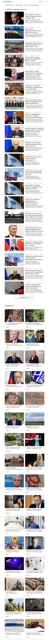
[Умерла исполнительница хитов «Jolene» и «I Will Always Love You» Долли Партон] (34, 443)
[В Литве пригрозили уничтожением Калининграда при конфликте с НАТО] (14, 463)
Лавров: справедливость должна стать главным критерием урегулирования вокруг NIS (34, 115)
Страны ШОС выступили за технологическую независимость (33, 158)
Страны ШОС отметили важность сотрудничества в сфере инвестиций (33, 187)
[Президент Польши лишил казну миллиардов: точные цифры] (34, 504)
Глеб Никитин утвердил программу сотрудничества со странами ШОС (33, 87)
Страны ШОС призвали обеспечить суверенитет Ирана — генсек (33, 59)
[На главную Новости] (8, 1)
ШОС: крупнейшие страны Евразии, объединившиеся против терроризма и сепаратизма (33, 101)
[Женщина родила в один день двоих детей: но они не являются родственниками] (34, 484)
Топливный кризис (34, 5)
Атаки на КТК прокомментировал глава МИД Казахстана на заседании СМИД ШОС (33, 30)
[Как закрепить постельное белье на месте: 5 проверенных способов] (14, 525)
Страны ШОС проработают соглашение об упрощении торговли (33, 172)
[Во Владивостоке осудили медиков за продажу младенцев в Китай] (34, 628)
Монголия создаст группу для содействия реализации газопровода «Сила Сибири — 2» (34, 215)
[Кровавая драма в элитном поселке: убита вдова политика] (14, 566)
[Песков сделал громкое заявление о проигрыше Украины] (14, 339)
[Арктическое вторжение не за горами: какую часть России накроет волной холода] (14, 628)
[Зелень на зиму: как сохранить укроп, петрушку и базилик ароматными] (14, 443)
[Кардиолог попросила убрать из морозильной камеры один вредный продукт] (14, 504)
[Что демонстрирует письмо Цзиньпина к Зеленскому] (14, 422)
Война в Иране (19, 5)
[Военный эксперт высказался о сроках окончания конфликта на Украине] (34, 319)
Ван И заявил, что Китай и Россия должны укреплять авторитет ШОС (33, 16)
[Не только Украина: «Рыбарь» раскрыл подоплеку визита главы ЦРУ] (34, 608)
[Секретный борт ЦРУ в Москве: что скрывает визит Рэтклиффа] (34, 525)
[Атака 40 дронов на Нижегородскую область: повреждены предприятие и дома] (14, 587)
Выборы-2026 (10, 5)
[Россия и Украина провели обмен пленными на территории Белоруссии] (34, 381)
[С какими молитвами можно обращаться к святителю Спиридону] (14, 546)
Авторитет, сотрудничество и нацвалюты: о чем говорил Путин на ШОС (34, 243)
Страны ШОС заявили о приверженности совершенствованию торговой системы (32, 201)
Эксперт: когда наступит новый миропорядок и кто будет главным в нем (33, 286)
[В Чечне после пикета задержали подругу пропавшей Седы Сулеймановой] (14, 401)
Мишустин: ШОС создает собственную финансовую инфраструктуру (33, 144)
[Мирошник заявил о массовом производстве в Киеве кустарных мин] (34, 546)
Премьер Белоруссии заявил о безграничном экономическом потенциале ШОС (34, 258)
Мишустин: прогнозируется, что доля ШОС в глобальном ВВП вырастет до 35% (34, 272)
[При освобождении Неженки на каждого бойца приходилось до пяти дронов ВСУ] (14, 608)
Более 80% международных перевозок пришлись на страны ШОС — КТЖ (33, 44)
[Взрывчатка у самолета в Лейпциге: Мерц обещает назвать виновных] (14, 381)
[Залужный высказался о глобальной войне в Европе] (34, 339)
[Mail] (4, 1)
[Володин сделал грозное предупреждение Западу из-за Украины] (34, 360)
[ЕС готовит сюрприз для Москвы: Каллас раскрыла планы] (14, 319)
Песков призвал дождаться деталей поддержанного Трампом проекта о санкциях (34, 229)
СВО (26, 5)
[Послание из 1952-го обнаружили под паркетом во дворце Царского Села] (34, 401)
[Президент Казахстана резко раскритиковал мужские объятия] (14, 484)
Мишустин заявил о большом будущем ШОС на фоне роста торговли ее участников (34, 130)
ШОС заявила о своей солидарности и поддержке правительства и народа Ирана (33, 73)
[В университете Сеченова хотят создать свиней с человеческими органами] (34, 587)
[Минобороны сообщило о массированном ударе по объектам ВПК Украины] (34, 422)
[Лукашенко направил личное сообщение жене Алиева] (14, 360)
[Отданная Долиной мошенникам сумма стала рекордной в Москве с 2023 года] (34, 463)
